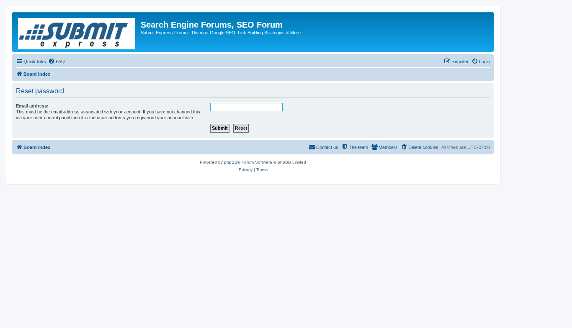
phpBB (230, 162)
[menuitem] (56, 61)
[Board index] (77, 32)
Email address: (32, 105)
